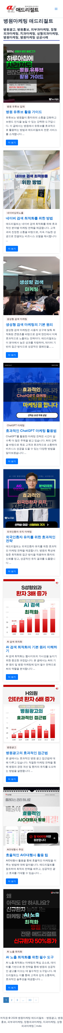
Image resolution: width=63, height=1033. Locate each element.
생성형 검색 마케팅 (17, 318)
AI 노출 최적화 (14, 951)
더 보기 (12, 142)
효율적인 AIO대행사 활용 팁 (27, 855)
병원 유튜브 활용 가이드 (24, 112)
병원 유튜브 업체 (16, 106)
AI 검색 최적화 (14, 641)
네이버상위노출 (15, 212)
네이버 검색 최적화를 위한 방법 (29, 218)
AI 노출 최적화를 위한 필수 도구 (30, 957)
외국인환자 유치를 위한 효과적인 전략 (30, 539)
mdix (39, 1025)
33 (29, 1000)
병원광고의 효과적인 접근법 (27, 753)
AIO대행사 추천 (15, 849)
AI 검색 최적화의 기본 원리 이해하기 (31, 649)
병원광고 (11, 747)
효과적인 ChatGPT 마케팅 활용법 (31, 431)
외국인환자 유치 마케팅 (19, 531)
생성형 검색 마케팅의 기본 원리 (29, 325)
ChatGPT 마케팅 (16, 425)
